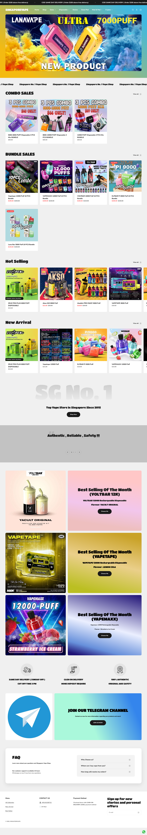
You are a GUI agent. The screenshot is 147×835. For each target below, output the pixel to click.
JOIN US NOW (98, 734)
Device (75, 10)
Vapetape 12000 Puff (51, 375)
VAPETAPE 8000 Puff (120, 314)
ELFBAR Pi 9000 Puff (85, 375)
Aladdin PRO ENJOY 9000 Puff (88, 314)
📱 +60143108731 (45, 814)
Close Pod (85, 10)
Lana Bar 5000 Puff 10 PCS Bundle (21, 256)
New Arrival (9, 818)
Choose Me (104, 523)
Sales (52, 10)
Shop (44, 10)
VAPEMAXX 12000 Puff (121, 375)
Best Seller (9, 822)
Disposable (63, 10)
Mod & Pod (96, 10)
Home (37, 10)
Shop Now (73, 426)
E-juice (108, 10)
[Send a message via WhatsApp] (143, 831)
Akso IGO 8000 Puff (50, 314)
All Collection (9, 814)
